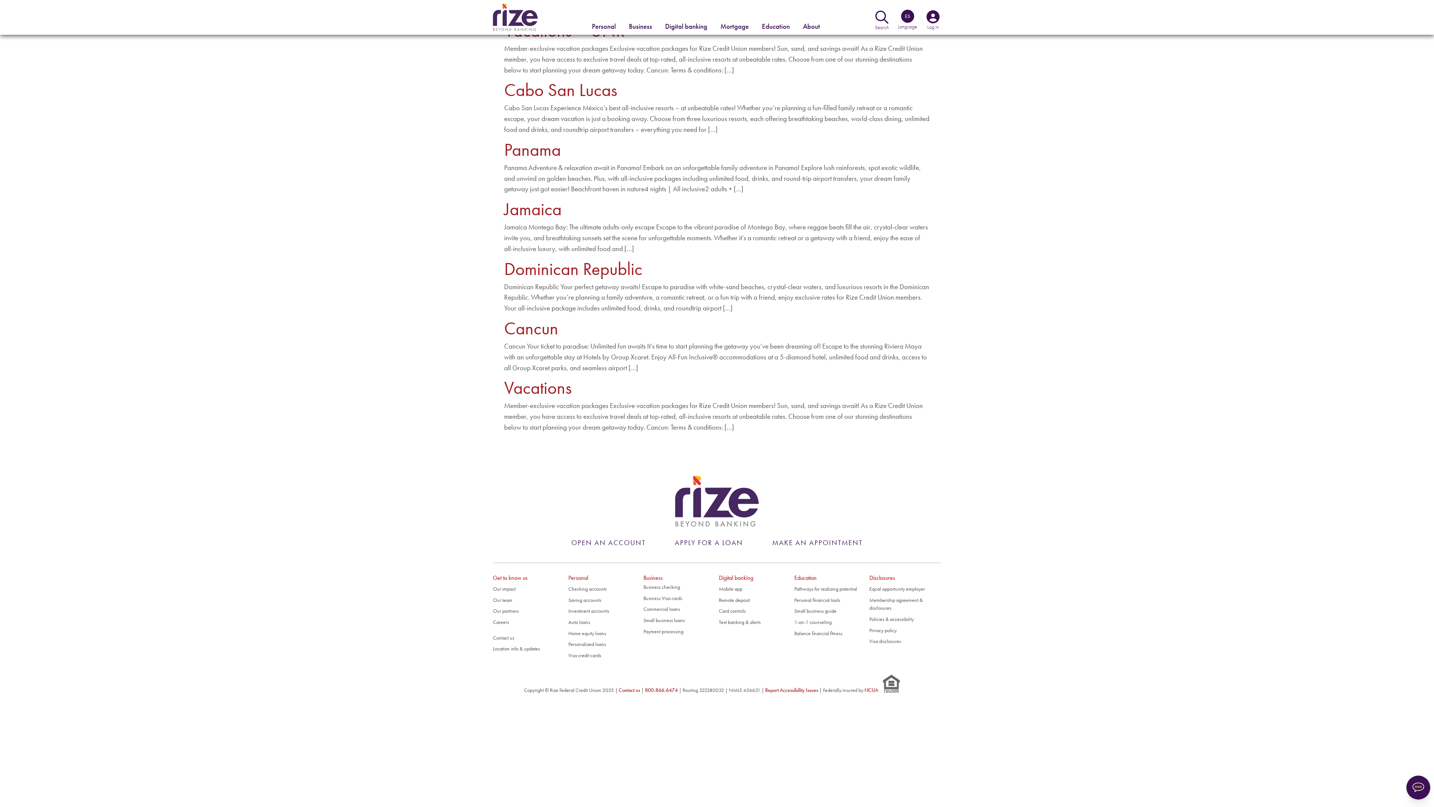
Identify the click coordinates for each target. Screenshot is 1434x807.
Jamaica (533, 209)
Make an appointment (817, 542)
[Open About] (811, 26)
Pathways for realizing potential (825, 588)
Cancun (531, 328)
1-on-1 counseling (813, 622)
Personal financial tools (817, 600)
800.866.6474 (661, 690)
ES (907, 16)
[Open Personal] (604, 26)
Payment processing (663, 631)
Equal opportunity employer (897, 588)
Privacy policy (883, 630)
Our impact (504, 588)
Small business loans (664, 620)
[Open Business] (640, 26)
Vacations (538, 387)
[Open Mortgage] (734, 26)
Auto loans (579, 622)
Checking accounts (587, 588)
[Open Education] (776, 26)
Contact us (503, 637)
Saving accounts (584, 600)
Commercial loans (661, 609)
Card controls (732, 610)
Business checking (661, 587)
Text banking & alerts (740, 622)
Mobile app (730, 588)
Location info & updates (516, 648)
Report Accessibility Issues (791, 690)
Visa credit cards (584, 655)
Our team (502, 600)
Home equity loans (587, 633)
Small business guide (815, 610)
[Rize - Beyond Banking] (717, 501)
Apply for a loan (709, 542)
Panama (532, 149)
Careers (501, 622)
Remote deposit (734, 600)
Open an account (608, 542)
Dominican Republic (573, 268)
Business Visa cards (662, 598)
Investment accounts (588, 610)
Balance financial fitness (818, 633)
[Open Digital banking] (686, 26)
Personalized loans (587, 644)
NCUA (871, 690)
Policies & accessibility (891, 619)
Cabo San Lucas (560, 89)
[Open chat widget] (1418, 788)
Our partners (506, 610)
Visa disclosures (885, 641)
